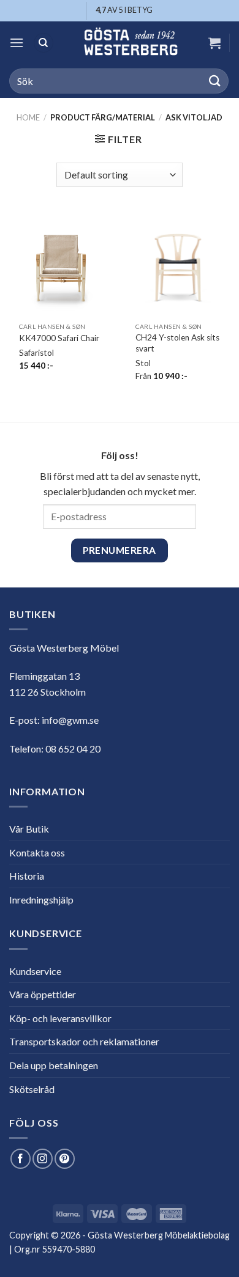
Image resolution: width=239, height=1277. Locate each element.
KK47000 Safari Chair (59, 338)
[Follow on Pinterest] (65, 1159)
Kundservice (35, 971)
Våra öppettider (42, 994)
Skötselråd (32, 1089)
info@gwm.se (70, 720)
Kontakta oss (37, 852)
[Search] (43, 43)
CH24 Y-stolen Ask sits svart (177, 343)
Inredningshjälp (41, 899)
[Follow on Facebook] (20, 1159)
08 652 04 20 (73, 748)
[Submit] (215, 81)
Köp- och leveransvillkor (60, 1018)
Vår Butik (29, 828)
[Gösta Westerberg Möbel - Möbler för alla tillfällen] (130, 42)
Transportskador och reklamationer (84, 1041)
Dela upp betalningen (53, 1065)
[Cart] (214, 42)
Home (28, 117)
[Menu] (16, 42)
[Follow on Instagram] (42, 1159)
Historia (26, 875)
